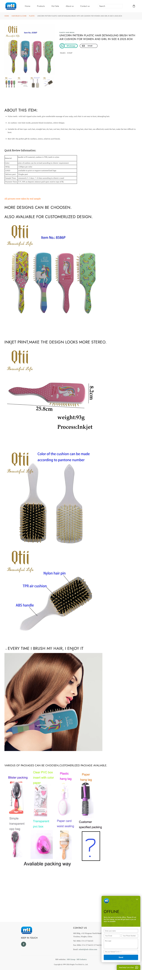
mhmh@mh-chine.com (88, 949)
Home (27, 6)
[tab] (10, 82)
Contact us (85, 6)
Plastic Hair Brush (66, 33)
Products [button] (41, 6)
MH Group (71, 959)
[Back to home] (10, 6)
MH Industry (82, 959)
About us (70, 6)
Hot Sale (55, 6)
